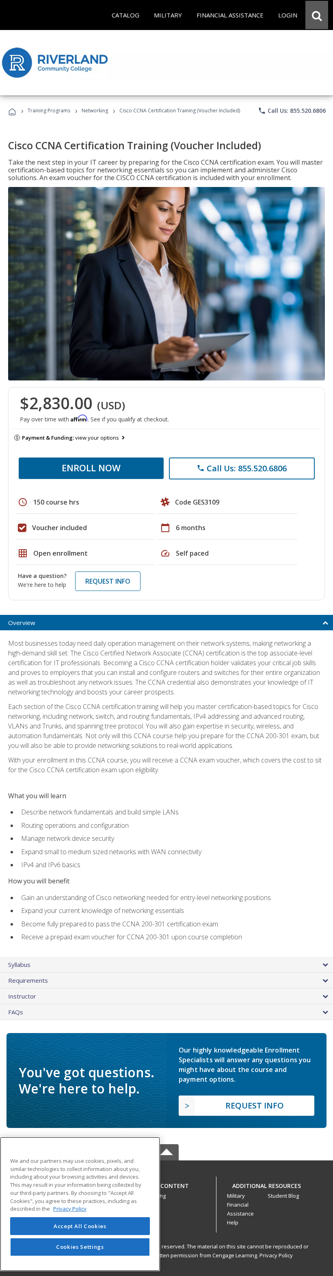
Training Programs (49, 110)
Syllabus (19, 964)
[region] (80, 1204)
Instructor (22, 996)
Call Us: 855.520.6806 (292, 111)
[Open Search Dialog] (316, 15)
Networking (95, 110)
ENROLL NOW (91, 468)
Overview (21, 623)
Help (232, 1222)
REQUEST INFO (107, 581)
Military (236, 1195)
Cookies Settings (80, 1246)
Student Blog (283, 1195)
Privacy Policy (276, 1255)
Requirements (28, 980)
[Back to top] (166, 1184)
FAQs (15, 1012)
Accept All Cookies (80, 1226)
